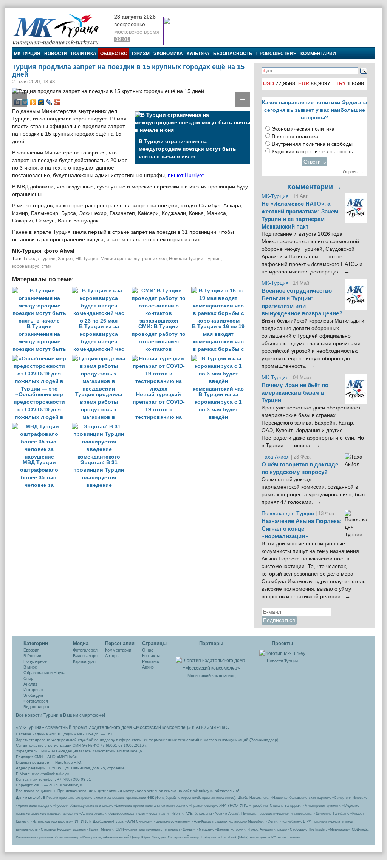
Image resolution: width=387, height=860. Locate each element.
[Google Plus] (57, 102)
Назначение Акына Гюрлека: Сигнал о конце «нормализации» (302, 528)
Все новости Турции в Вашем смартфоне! (60, 715)
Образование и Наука (44, 672)
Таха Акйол (275, 457)
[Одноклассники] (33, 102)
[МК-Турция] (59, 29)
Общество (113, 53)
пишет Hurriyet (186, 175)
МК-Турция (27, 53)
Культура (198, 53)
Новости (55, 53)
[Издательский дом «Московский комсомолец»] (211, 660)
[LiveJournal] (49, 102)
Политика (83, 53)
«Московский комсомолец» (162, 727)
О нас (147, 650)
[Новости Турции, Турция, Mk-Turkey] (282, 653)
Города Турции (40, 258)
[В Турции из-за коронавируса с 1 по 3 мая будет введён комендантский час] (220, 358)
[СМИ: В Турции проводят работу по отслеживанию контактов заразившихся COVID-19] (161, 290)
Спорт (29, 678)
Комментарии (318, 53)
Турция (213, 258)
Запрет (65, 258)
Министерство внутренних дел (134, 258)
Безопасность (232, 53)
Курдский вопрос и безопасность (312, 151)
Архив (148, 667)
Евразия (31, 650)
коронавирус (25, 266)
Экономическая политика (303, 129)
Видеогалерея (36, 706)
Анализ (30, 684)
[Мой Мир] (41, 102)
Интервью (33, 689)
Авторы (112, 655)
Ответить (314, 162)
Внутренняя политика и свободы (312, 144)
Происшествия (276, 53)
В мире (30, 667)
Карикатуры (84, 661)
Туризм (140, 53)
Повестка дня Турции (289, 513)
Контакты (151, 655)
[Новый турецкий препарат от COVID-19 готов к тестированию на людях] (161, 358)
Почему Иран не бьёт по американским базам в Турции (295, 392)
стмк (46, 266)
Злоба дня (33, 695)
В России (32, 655)
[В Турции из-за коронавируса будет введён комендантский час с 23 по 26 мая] (102, 290)
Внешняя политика (295, 136)
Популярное (35, 661)
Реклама (150, 661)
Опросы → (353, 172)
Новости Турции (186, 258)
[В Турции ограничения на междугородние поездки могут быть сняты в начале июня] (42, 290)
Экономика (168, 53)
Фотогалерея (35, 701)
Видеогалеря (85, 655)
